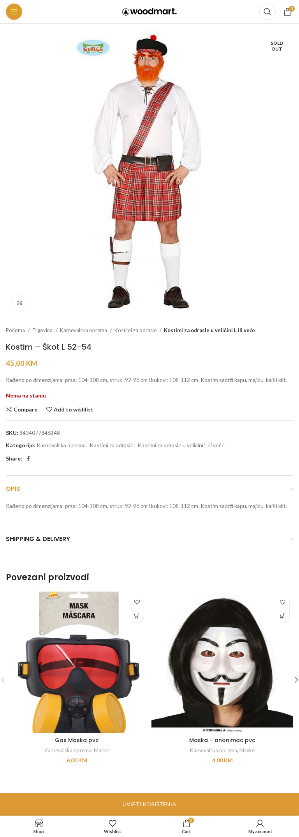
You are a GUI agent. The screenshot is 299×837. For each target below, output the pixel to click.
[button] (137, 616)
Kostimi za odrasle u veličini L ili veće (209, 330)
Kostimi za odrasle (136, 330)
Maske (101, 750)
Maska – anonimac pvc (222, 740)
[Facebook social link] (28, 459)
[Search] (267, 11)
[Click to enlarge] (19, 303)
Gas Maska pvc (77, 740)
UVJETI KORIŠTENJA (149, 804)
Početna (16, 330)
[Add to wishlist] (137, 602)
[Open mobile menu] (14, 11)
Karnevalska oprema (84, 330)
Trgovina (43, 330)
